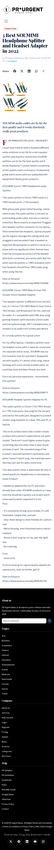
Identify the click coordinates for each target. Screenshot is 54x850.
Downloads (7, 780)
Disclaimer (47, 823)
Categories (7, 751)
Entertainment (8, 664)
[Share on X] (22, 71)
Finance (5, 650)
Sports (5, 688)
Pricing (5, 732)
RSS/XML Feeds (9, 789)
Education (6, 660)
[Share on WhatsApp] (36, 71)
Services (6, 712)
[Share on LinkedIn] (29, 71)
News (4, 741)
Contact (5, 809)
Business (6, 640)
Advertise (6, 799)
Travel (5, 693)
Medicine (6, 674)
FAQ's (4, 784)
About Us (6, 708)
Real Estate (7, 679)
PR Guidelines (8, 775)
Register (6, 727)
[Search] (49, 620)
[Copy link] (43, 71)
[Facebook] (19, 842)
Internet (5, 655)
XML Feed (40, 826)
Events (5, 669)
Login (4, 722)
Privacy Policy (8, 804)
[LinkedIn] (27, 842)
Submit (5, 737)
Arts (4, 635)
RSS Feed (6, 756)
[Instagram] (43, 842)
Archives (6, 746)
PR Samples (7, 770)
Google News (8, 794)
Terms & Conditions (12, 826)
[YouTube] (35, 842)
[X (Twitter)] (11, 842)
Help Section (7, 717)
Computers (12, 61)
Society (5, 684)
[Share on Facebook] (15, 71)
